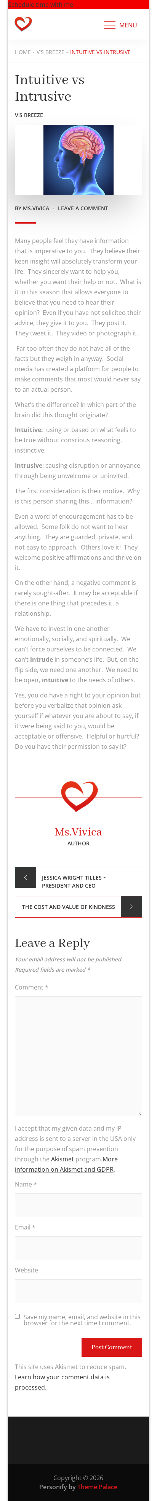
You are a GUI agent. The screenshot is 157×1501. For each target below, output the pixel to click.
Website (26, 1270)
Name (26, 1184)
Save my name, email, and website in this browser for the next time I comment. (82, 1320)
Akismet (62, 1159)
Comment (31, 987)
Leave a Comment (83, 208)
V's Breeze (29, 115)
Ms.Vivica (36, 208)
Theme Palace (97, 1487)
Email (25, 1227)
